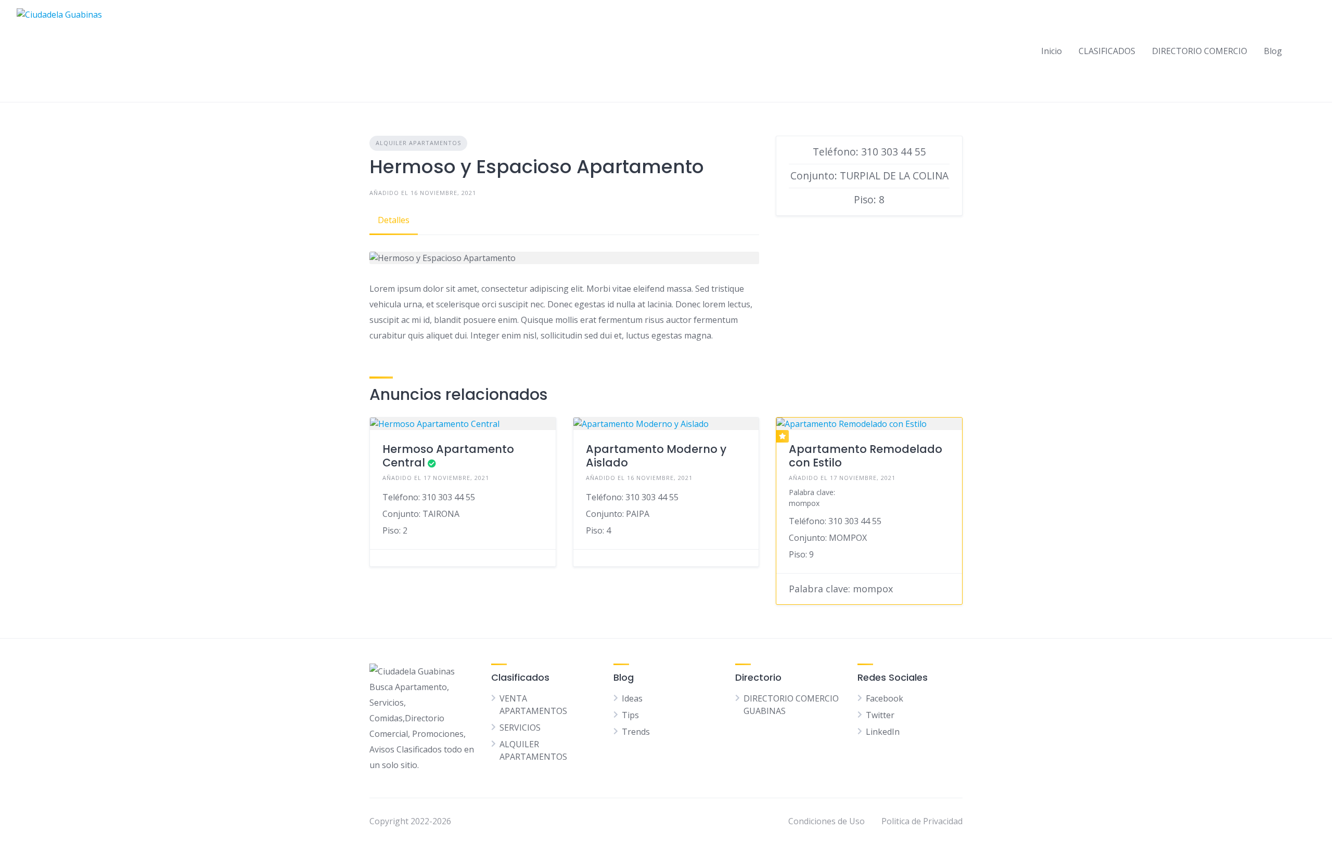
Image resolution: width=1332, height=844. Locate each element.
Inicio (1051, 51)
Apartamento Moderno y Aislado (656, 456)
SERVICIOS (520, 727)
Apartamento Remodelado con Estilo (865, 456)
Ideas (632, 698)
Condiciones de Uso (826, 821)
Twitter (880, 715)
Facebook (884, 698)
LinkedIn (883, 731)
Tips (630, 715)
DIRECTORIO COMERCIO (1199, 51)
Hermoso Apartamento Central (448, 456)
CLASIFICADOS (1107, 51)
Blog (1273, 51)
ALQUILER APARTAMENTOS (418, 143)
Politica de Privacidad (922, 821)
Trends (636, 731)
